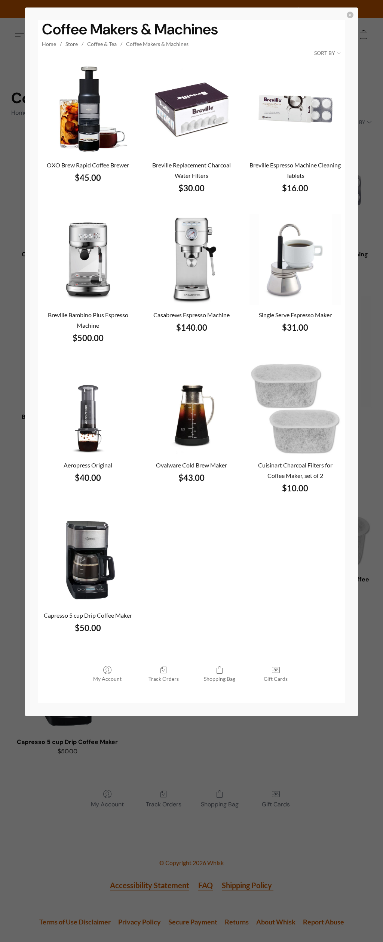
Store (71, 44)
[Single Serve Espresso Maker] (295, 259)
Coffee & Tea (102, 44)
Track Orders (163, 679)
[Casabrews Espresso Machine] (192, 259)
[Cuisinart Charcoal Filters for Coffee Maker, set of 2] (295, 409)
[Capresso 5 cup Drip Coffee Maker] (88, 559)
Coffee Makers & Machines (157, 44)
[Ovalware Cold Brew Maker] (192, 409)
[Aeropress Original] (88, 409)
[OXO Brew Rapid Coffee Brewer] (88, 109)
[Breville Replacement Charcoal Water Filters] (192, 109)
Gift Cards (276, 679)
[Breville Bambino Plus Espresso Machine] (88, 259)
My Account (107, 679)
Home (49, 44)
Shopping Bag (219, 679)
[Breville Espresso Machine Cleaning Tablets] (295, 109)
